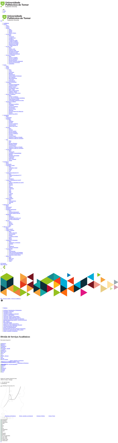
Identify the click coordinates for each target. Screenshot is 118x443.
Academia (11, 202)
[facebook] (2, 418)
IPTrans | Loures (12, 87)
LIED (10, 191)
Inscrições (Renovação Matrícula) (16, 111)
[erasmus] (3, 369)
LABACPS (11, 188)
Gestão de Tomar (12, 50)
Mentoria (11, 154)
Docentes (8, 127)
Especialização (12, 80)
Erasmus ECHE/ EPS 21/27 (15, 218)
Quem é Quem (51, 416)
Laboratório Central (10, 165)
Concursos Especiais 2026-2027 (10, 326)
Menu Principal (4, 264)
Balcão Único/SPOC (13, 113)
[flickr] (12, 418)
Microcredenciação (13, 78)
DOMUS (11, 187)
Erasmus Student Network (14, 213)
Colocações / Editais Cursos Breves (11, 323)
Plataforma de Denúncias (10, 416)
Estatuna (10, 235)
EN (4, 12)
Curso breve (11, 79)
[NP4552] (3, 365)
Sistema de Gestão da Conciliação (16, 138)
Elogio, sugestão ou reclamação (26, 416)
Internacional (6, 204)
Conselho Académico (13, 41)
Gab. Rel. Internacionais (14, 219)
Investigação (6, 161)
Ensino (4, 64)
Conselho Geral (12, 37)
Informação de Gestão (13, 44)
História (7, 28)
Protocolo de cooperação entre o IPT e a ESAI (13, 329)
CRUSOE (11, 224)
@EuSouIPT (9, 149)
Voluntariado (11, 156)
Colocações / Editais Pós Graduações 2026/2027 (13, 318)
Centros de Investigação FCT (12, 172)
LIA (10, 171)
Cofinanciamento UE (13, 45)
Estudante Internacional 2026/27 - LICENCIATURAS (15, 320)
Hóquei (10, 239)
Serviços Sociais (12, 109)
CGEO (10, 176)
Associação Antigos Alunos (15, 254)
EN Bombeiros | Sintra (14, 88)
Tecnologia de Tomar (13, 52)
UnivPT (5, 24)
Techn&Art (11, 178)
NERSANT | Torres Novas (14, 93)
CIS (9, 186)
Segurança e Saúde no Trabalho (15, 137)
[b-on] (2, 371)
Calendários (11, 105)
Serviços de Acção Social (14, 62)
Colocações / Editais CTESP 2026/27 (11, 316)
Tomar (10, 261)
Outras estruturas (9, 198)
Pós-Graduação (12, 77)
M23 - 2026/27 (6, 321)
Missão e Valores (12, 33)
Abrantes (11, 259)
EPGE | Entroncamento (14, 90)
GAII (10, 170)
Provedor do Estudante (14, 42)
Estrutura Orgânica (40, 416)
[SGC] (2, 366)
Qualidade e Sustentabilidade (15, 153)
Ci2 (9, 177)
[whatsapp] (15, 418)
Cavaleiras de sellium (13, 236)
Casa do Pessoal (12, 136)
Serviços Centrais (12, 131)
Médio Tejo (8, 256)
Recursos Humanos (13, 60)
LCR (10, 189)
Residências (11, 246)
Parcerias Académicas (10, 94)
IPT (1, 20)
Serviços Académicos (13, 58)
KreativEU (8, 208)
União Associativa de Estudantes (16, 252)
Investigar (11, 134)
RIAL (10, 225)
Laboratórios (11, 63)
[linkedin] (9, 418)
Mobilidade (8, 214)
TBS (10, 203)
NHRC (10, 194)
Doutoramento (12, 74)
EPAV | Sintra (12, 89)
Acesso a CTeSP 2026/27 (8, 315)
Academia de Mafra (13, 85)
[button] (1, 441)
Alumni (10, 160)
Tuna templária (12, 234)
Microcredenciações (7, 322)
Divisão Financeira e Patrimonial (16, 61)
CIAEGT (11, 185)
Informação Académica (11, 101)
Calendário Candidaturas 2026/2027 (11, 313)
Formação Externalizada (11, 82)
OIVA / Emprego (12, 159)
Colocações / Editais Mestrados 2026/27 (12, 317)
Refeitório (11, 243)
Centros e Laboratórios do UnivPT (13, 180)
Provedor (11, 122)
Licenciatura (11, 72)
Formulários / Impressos (8, 311)
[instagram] (4, 418)
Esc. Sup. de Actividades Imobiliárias (17, 98)
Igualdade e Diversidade (14, 155)
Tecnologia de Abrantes (14, 51)
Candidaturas (6, 23)
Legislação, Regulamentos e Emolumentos (12, 310)
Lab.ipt (10, 169)
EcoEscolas (11, 158)
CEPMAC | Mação (13, 91)
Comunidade (6, 115)
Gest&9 (10, 197)
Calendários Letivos (7, 312)
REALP (8, 220)
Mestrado (11, 73)
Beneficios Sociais (13, 144)
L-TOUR (11, 193)
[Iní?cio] (15, 7)
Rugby (10, 237)
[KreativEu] (3, 368)
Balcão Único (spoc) (13, 126)
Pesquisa (4, 263)
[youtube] (7, 418)
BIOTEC (11, 183)
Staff (7, 139)
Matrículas (11, 110)
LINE (10, 192)
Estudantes (8, 118)
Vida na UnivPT (6, 226)
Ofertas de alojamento (13, 247)
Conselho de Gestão (13, 40)
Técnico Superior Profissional (15, 75)
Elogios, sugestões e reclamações (10, 331)
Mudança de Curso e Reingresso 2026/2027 (12, 325)
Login (4, 11)
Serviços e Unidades (10, 55)
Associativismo (9, 248)
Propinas (10, 112)
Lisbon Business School (14, 99)
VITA (10, 196)
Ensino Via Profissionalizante (9, 327)
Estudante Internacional (11, 209)
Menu (7, 25)
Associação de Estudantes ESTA (16, 253)
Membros (5, 307)
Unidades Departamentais (14, 53)
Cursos (7, 68)
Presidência (11, 39)
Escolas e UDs (9, 46)
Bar (9, 245)
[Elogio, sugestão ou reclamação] (4, 359)
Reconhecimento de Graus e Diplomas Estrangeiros (14, 328)
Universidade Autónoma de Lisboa (16, 100)
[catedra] (3, 370)
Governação (8, 34)
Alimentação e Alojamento (11, 240)
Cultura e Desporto (10, 230)
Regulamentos (12, 107)
